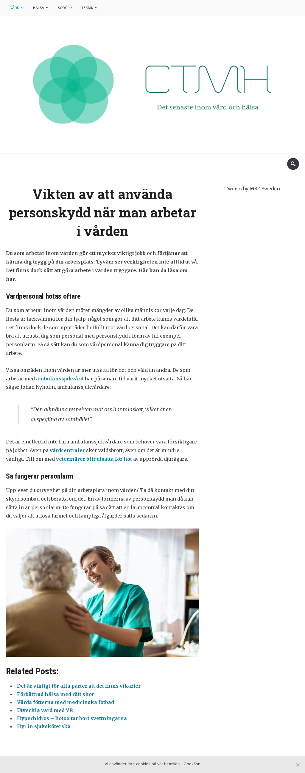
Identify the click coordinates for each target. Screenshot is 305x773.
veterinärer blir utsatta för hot (94, 459)
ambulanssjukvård (59, 379)
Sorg (63, 7)
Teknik (87, 7)
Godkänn (192, 763)
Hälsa (38, 7)
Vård (14, 7)
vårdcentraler (67, 450)
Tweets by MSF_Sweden (252, 189)
